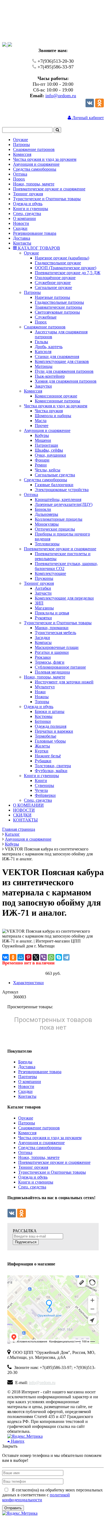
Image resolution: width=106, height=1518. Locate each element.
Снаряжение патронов (39, 1127)
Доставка (26, 1066)
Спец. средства (32, 1187)
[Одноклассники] (99, 106)
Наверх (17, 1441)
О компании (29, 1081)
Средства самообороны (39, 1147)
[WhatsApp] (51, 957)
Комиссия (27, 1132)
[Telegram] (66, 957)
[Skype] (58, 957)
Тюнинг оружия (33, 1167)
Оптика (25, 1152)
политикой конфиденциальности (36, 1497)
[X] (36, 957)
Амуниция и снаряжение (41, 1142)
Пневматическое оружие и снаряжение (54, 1162)
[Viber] (43, 957)
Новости (26, 1086)
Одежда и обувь (33, 1177)
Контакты (27, 1096)
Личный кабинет (87, 117)
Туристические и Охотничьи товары (52, 1172)
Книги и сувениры (35, 1182)
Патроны (26, 1123)
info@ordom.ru (60, 95)
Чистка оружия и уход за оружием (50, 1137)
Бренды (25, 1061)
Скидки (25, 1091)
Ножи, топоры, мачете (39, 1157)
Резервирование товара (39, 1071)
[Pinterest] (28, 957)
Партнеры (27, 1076)
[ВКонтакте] (5, 957)
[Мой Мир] (20, 957)
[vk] (89, 106)
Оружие (25, 1118)
